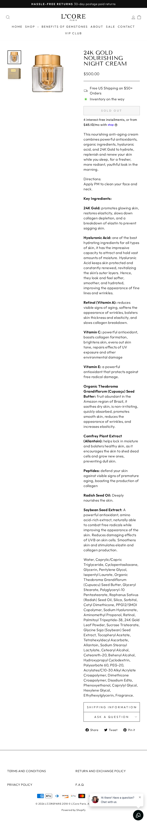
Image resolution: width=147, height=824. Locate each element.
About (97, 26)
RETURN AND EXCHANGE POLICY (100, 771)
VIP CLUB (73, 33)
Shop (30, 26)
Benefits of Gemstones (65, 26)
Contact (126, 26)
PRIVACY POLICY (19, 784)
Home (17, 26)
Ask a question (111, 717)
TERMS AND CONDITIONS (26, 771)
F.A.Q (79, 784)
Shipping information (112, 707)
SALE (110, 26)
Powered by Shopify (73, 810)
